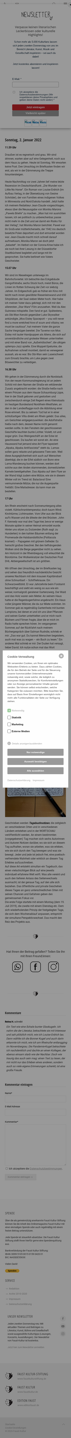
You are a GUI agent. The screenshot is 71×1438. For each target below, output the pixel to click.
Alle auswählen (35, 770)
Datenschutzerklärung (18, 780)
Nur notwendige (36, 752)
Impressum (38, 780)
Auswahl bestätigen (35, 761)
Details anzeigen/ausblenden (27, 743)
